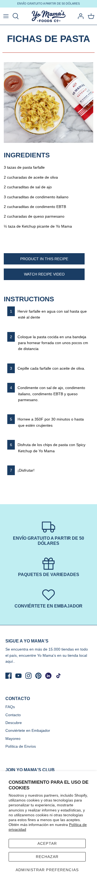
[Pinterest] (38, 676)
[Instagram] (28, 676)
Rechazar (47, 856)
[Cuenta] (79, 16)
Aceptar (47, 843)
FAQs (10, 707)
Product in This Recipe (44, 259)
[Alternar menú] (6, 16)
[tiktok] (58, 676)
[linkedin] (48, 676)
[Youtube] (18, 676)
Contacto (13, 715)
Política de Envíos (20, 746)
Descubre (13, 722)
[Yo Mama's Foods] (48, 16)
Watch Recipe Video (44, 274)
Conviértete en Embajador (27, 730)
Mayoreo (12, 738)
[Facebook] (8, 676)
